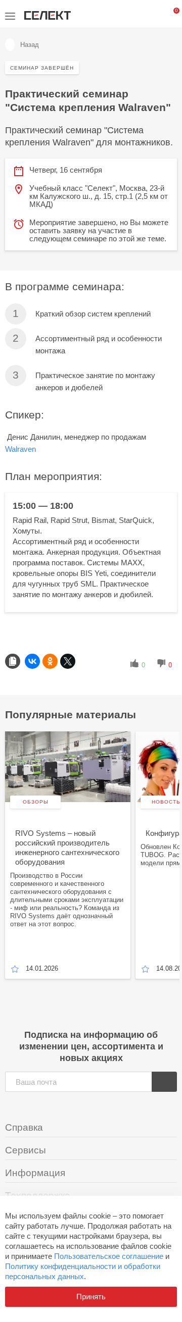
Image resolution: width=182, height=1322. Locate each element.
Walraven (20, 449)
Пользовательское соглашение (108, 1256)
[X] (67, 661)
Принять (91, 1296)
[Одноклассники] (50, 661)
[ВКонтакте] (32, 661)
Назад (29, 44)
